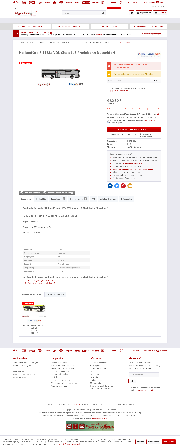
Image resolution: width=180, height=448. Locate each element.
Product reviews (96, 380)
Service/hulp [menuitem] (159, 7)
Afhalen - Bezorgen (108, 199)
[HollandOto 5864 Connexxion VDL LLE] (34, 308)
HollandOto (41, 199)
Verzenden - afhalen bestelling (64, 383)
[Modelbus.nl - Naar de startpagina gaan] (26, 13)
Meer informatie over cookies (70, 444)
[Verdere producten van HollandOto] (149, 55)
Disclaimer (94, 371)
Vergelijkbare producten (31, 294)
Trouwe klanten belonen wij (101, 386)
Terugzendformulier (59, 374)
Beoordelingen (78, 199)
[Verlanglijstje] (131, 12)
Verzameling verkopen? (152, 33)
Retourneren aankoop (60, 371)
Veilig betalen (57, 377)
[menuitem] (84, 12)
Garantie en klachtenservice (62, 368)
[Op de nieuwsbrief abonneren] (132, 381)
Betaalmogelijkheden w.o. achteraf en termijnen (133, 169)
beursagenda (149, 120)
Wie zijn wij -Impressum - (100, 389)
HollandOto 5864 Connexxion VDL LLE (34, 326)
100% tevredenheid (59, 362)
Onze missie (95, 377)
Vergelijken (114, 134)
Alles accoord (153, 442)
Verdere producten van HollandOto (41, 283)
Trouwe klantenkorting (132, 163)
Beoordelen (147, 134)
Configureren (168, 442)
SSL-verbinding (96, 383)
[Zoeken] (103, 12)
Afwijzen (140, 442)
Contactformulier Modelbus (62, 365)
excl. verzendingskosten (126, 106)
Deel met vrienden (32, 192)
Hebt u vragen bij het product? (40, 280)
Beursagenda (95, 365)
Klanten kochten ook (55, 294)
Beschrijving (26, 199)
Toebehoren (57, 199)
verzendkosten (77, 404)
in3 (158, 114)
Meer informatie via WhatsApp (60, 192)
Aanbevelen (147, 137)
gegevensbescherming (119, 91)
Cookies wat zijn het (98, 368)
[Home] (15, 9)
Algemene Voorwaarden (100, 362)
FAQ (93, 199)
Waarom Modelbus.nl (60, 386)
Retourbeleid (126, 199)
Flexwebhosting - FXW (99, 418)
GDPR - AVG (94, 374)
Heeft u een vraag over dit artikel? (132, 129)
